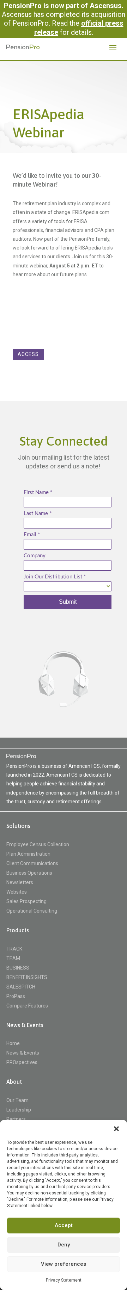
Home (13, 1043)
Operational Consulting (31, 911)
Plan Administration (28, 854)
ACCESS (28, 354)
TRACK (14, 949)
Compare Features (27, 1006)
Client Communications (32, 863)
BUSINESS (17, 968)
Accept (64, 1225)
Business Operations (29, 873)
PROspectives (21, 1062)
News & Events (22, 1053)
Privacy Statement (63, 1280)
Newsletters (19, 882)
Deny (64, 1245)
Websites (16, 892)
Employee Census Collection (37, 844)
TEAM (13, 958)
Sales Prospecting (26, 901)
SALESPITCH (20, 987)
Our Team (17, 1100)
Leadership (18, 1110)
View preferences (63, 1264)
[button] (116, 1128)
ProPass (15, 996)
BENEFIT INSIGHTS (26, 977)
